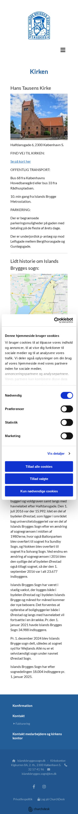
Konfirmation (22, 706)
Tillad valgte (39, 479)
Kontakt (19, 716)
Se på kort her (20, 161)
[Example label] (34, 786)
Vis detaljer (56, 453)
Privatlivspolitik (22, 799)
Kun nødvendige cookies (39, 491)
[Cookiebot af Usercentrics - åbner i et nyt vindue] (55, 320)
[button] (39, 50)
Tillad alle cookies (39, 466)
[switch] (67, 408)
